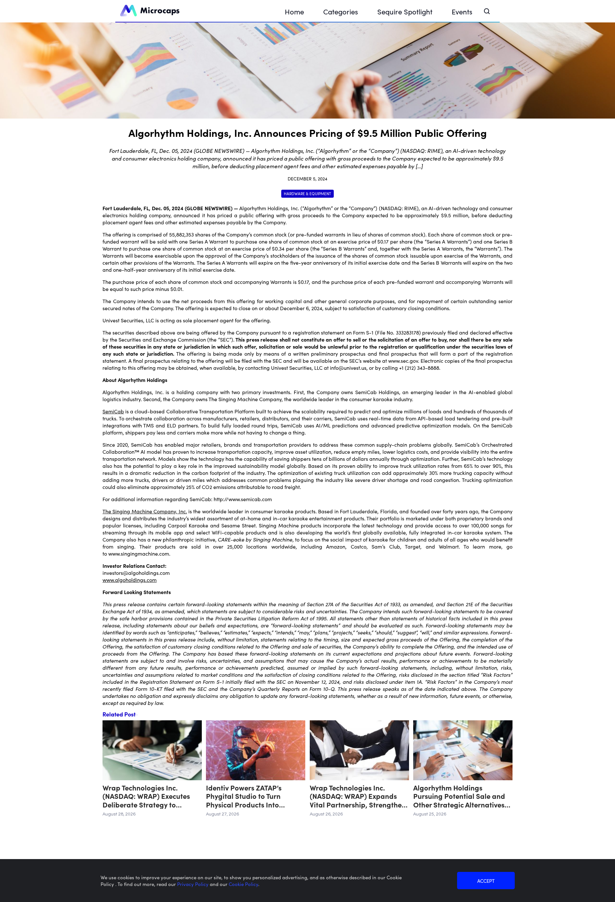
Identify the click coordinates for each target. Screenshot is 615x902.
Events (462, 11)
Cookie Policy (243, 884)
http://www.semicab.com (243, 498)
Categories (340, 11)
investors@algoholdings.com (136, 572)
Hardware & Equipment (307, 193)
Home (294, 11)
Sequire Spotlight (404, 11)
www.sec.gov (403, 360)
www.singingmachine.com (138, 553)
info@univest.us (348, 367)
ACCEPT (486, 880)
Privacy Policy (193, 884)
